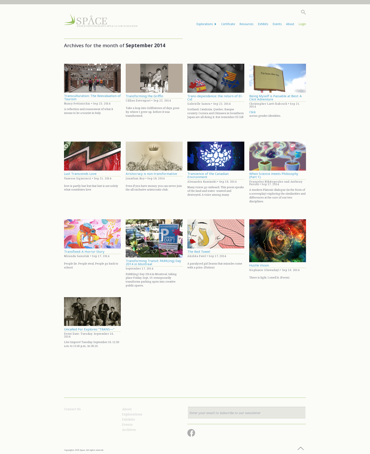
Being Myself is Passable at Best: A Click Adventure (275, 97)
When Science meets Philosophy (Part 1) (273, 175)
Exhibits (263, 24)
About (290, 24)
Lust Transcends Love (80, 173)
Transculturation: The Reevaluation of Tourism (92, 97)
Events (277, 24)
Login (302, 24)
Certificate (228, 24)
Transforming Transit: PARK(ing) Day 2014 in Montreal (153, 262)
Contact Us (72, 409)
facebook (191, 433)
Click (252, 112)
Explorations (132, 414)
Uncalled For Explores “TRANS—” (89, 329)
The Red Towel (198, 251)
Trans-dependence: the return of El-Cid (215, 97)
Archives (129, 429)
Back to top (300, 448)
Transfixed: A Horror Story (84, 251)
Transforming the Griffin (144, 96)
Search (303, 12)
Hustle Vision (259, 265)
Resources (246, 24)
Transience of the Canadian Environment (208, 175)
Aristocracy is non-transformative (151, 173)
